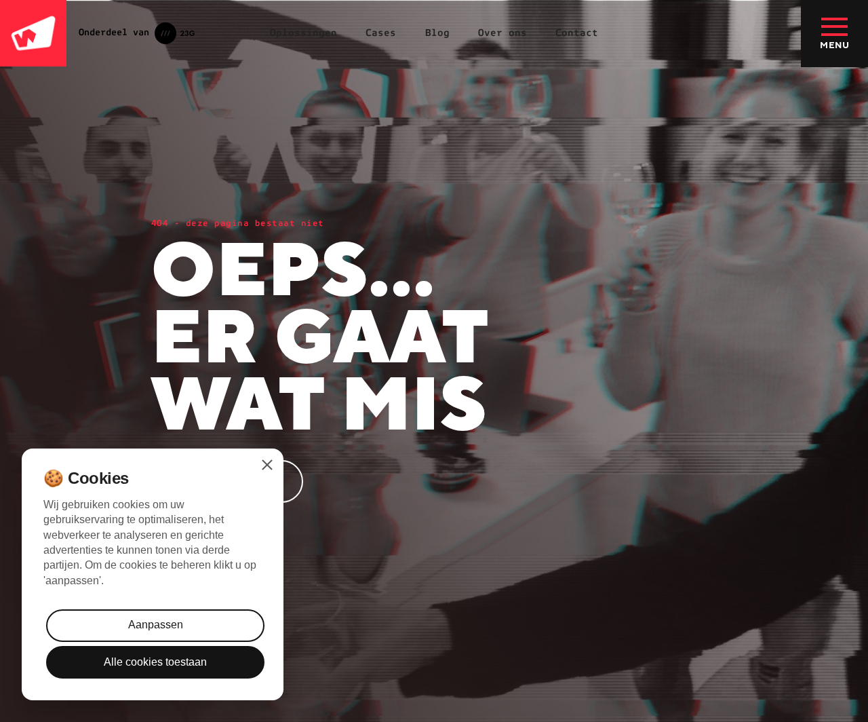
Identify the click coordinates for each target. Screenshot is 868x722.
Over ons (502, 33)
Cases (381, 33)
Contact (576, 33)
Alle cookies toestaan (155, 662)
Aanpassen (155, 624)
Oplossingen (303, 33)
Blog (437, 33)
